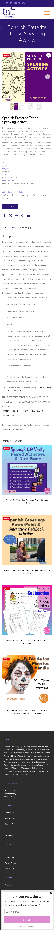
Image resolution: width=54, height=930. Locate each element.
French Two (9, 857)
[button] (48, 55)
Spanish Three (11, 824)
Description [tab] (9, 227)
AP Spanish (9, 835)
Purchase (10, 206)
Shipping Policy (10, 793)
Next (47, 76)
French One (9, 852)
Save (7, 55)
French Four (9, 869)
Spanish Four (10, 830)
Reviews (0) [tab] (25, 227)
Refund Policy (9, 796)
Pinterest (8, 885)
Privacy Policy (9, 790)
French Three (10, 863)
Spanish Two (10, 818)
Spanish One (10, 813)
